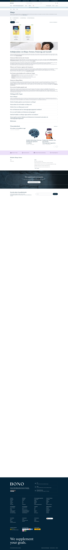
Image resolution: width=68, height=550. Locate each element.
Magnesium (23, 499)
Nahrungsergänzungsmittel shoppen (33, 182)
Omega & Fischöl (36, 499)
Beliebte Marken (49, 506)
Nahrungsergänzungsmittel (38, 498)
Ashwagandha (48, 499)
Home (11, 5)
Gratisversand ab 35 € (26, 152)
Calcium (23, 500)
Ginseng (47, 502)
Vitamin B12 (11, 502)
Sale (33, 5)
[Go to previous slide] (54, 146)
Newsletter (23, 521)
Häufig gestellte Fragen (25, 520)
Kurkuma (47, 500)
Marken (30, 5)
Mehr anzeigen (37, 168)
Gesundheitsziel (12, 506)
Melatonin (35, 502)
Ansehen (37, 7)
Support (57, 5)
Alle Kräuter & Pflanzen (49, 504)
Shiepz (17, 9)
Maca (47, 503)
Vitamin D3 (11, 500)
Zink (22, 501)
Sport (26, 5)
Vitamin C (11, 501)
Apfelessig (47, 501)
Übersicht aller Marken (19, 55)
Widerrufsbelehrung (36, 521)
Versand (35, 519)
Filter (13, 22)
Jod (22, 503)
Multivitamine (11, 499)
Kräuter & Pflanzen (49, 498)
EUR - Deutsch (49, 518)
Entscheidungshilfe (48, 5)
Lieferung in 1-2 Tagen (14, 152)
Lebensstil (35, 506)
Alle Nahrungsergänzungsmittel (38, 504)
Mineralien (24, 498)
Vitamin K (11, 503)
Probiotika (35, 501)
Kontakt (53, 5)
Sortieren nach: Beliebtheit (53, 22)
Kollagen (35, 500)
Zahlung (35, 520)
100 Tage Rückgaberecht (55, 152)
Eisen (22, 502)
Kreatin (35, 503)
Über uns (11, 519)
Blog (10, 520)
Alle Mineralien (24, 504)
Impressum (11, 521)
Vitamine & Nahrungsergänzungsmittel (18, 5)
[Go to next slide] (57, 146)
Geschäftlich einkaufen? (13, 522)
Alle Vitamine (11, 504)
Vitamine (11, 498)
